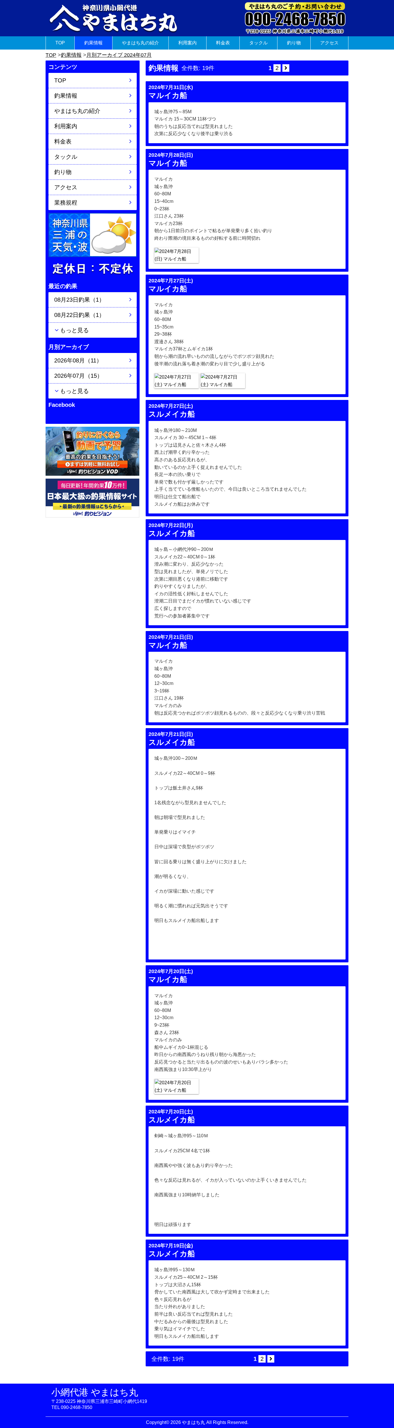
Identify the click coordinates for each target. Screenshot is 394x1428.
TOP (60, 42)
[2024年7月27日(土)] (176, 380)
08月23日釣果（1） (79, 299)
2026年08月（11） (78, 360)
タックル (258, 42)
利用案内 (187, 42)
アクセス (329, 42)
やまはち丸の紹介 (140, 42)
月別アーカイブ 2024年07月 (119, 55)
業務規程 (65, 202)
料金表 (223, 42)
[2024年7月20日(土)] (176, 1086)
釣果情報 (93, 42)
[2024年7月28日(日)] (176, 255)
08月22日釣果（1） (79, 315)
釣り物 (294, 42)
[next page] (285, 68)
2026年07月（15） (78, 376)
